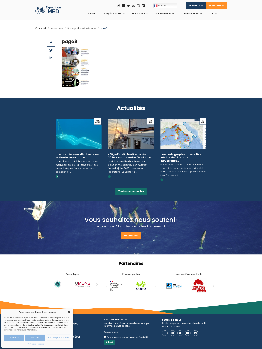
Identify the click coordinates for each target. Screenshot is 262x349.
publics (136, 274)
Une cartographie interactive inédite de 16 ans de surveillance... (180, 157)
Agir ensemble (163, 14)
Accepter (14, 337)
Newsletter (196, 5)
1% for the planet (171, 326)
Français (161, 5)
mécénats (196, 274)
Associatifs (182, 274)
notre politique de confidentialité (134, 337)
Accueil (91, 14)
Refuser (35, 337)
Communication (190, 14)
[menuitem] (91, 13)
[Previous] (52, 134)
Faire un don (216, 5)
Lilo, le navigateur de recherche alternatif (184, 323)
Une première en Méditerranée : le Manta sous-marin (78, 155)
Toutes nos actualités (131, 191)
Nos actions (138, 14)
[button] (69, 312)
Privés (125, 274)
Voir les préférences (58, 337)
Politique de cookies (36, 344)
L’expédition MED (113, 14)
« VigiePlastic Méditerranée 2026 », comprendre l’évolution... (130, 155)
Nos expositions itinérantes (81, 28)
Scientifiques (72, 274)
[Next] (210, 134)
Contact (213, 14)
